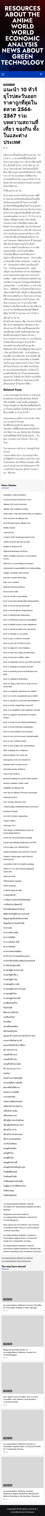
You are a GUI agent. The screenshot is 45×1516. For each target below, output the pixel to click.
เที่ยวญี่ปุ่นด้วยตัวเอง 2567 (13, 1125)
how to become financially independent (21, 601)
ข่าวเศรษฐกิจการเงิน (11, 984)
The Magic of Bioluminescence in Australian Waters (18, 831)
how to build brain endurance (16, 615)
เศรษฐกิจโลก (8, 1153)
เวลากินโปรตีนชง (10, 1143)
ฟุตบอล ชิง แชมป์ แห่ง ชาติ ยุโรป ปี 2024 (19, 1036)
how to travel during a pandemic (18, 727)
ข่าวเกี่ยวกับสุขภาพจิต (11, 965)
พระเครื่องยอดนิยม (10, 1026)
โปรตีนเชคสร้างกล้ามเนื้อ (13, 1181)
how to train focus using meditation (19, 722)
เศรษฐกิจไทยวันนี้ (10, 1162)
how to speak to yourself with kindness (21, 700)
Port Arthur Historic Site (14, 802)
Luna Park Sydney (11, 774)
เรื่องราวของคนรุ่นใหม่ (12, 1139)
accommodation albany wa (14, 1258)
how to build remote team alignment (20, 624)
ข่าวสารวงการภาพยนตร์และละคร (16, 956)
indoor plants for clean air (15, 755)
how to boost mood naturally (16, 605)
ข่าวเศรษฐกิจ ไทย (10, 979)
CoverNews (16, 1512)
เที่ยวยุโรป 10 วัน (9, 85)
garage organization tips (14, 577)
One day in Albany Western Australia (20, 792)
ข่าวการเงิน (7, 928)
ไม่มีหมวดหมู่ (8, 1190)
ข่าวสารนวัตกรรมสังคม (12, 951)
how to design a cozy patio (15, 634)
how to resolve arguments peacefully (20, 696)
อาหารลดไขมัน (9, 1097)
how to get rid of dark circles (16, 643)
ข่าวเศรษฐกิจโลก (10, 993)
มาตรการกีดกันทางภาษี (12, 1040)
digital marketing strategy (15, 551)
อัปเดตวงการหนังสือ (11, 1092)
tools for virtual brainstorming (17, 837)
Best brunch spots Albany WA (16, 523)
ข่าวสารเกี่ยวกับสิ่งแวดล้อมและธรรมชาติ (19, 960)
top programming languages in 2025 (19, 842)
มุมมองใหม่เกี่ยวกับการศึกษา (14, 1045)
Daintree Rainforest (12, 546)
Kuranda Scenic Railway (14, 769)
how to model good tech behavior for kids (20, 672)
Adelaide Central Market (14, 495)
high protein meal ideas (14, 587)
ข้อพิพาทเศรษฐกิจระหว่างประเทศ (16, 914)
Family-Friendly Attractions (16, 573)
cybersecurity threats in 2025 (16, 542)
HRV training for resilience (15, 750)
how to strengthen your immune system (21, 710)
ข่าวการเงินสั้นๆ (9, 937)
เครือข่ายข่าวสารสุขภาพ (12, 1106)
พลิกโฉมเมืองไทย (10, 1031)
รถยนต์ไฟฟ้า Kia (10, 1059)
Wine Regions (9, 885)
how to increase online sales (16, 657)
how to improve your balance (16, 648)
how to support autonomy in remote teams (19, 716)
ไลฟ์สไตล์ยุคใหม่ (10, 1195)
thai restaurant (24, 1261)
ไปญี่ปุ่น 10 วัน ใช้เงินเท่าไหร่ (14, 1186)
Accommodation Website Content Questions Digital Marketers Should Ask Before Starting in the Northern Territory (22, 1248)
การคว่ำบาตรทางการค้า (12, 890)
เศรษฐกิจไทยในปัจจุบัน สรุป (14, 1167)
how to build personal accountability (20, 619)
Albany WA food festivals (15, 504)
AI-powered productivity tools (17, 499)
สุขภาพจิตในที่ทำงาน (11, 1087)
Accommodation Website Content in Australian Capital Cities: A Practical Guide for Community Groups (20, 1238)
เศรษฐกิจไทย (8, 1157)
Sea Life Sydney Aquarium (15, 816)
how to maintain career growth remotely (22, 662)
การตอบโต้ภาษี (9, 895)
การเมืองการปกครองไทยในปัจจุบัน (16, 899)
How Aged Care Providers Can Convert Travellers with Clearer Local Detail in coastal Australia (21, 1227)
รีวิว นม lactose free (12, 1068)
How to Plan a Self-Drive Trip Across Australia (20, 685)
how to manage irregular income (18, 666)
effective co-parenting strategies (18, 563)
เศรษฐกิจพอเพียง (9, 1148)
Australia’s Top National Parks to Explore (22, 513)
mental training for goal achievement (20, 778)
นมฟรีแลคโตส (9, 1017)
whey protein (9, 876)
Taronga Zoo (9, 825)
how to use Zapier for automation (19, 745)
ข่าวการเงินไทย (9, 946)
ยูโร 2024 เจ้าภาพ (10, 1050)
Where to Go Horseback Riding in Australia (18, 870)
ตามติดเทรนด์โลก (10, 1003)
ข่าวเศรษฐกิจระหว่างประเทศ (14, 989)
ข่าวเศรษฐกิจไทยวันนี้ (11, 998)
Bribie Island (9, 527)
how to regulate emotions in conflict (20, 691)
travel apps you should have (16, 847)
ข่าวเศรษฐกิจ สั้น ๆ (10, 975)
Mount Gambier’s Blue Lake (16, 783)
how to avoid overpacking (15, 596)
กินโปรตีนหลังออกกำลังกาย (14, 909)
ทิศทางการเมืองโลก (11, 1012)
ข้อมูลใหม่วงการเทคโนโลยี (13, 923)
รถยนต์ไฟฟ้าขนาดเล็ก (12, 1064)
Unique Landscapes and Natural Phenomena (18, 857)
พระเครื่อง (7, 1021)
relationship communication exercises (21, 806)
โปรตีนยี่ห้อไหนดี (10, 1172)
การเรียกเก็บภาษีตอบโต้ (12, 904)
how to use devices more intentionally (20, 736)
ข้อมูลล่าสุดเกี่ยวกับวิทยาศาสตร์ (15, 918)
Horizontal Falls (10, 591)
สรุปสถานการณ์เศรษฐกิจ (13, 1078)
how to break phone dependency (18, 610)
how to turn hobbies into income (18, 731)
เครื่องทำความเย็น (10, 1111)
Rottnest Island (10, 811)
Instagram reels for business (16, 759)
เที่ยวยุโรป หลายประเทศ (12, 1134)
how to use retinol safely (14, 741)
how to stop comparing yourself (18, 705)
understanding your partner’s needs (20, 851)
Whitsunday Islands (12, 881)
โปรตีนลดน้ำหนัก (10, 1176)
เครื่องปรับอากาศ (10, 1115)
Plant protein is (10, 797)
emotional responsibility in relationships (22, 568)
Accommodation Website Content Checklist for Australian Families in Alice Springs (22, 1207)
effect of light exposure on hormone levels (20, 557)
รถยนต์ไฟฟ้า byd (10, 1054)
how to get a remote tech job (16, 638)
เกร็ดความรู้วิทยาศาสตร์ (12, 1101)
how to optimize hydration (15, 679)
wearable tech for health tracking (18, 864)
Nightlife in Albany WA (13, 788)
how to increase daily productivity (19, 652)
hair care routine (11, 582)
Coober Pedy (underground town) (18, 537)
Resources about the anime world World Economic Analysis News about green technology (22, 35)
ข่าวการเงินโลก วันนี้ (11, 942)
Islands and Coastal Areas (15, 764)
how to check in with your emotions (19, 629)
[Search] (40, 74)
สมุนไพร (6, 1073)
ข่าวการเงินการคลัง (10, 932)
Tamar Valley (9, 820)
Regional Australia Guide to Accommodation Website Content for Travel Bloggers (20, 1217)
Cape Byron (8, 532)
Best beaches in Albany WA (15, 518)
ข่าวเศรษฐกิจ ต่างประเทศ (13, 970)
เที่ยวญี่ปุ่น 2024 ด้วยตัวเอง (13, 1120)
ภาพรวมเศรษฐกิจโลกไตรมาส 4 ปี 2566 (21, 395)
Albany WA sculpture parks (15, 509)
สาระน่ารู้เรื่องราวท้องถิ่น (12, 1082)
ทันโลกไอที (7, 1007)
